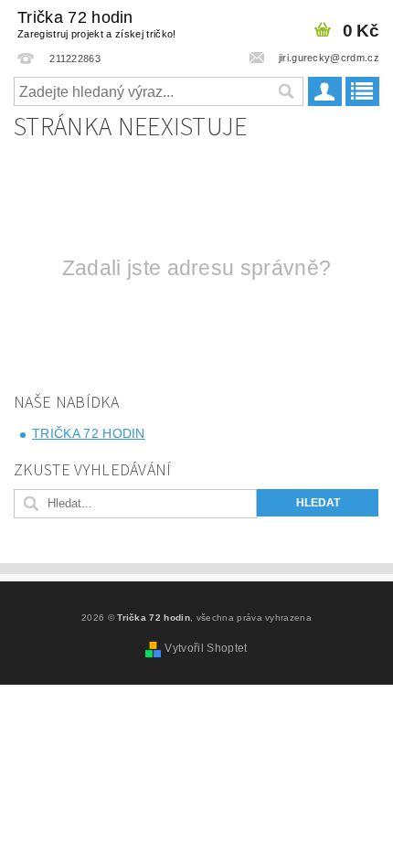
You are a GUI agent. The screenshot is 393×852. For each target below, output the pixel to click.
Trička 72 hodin (96, 23)
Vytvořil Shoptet (206, 648)
